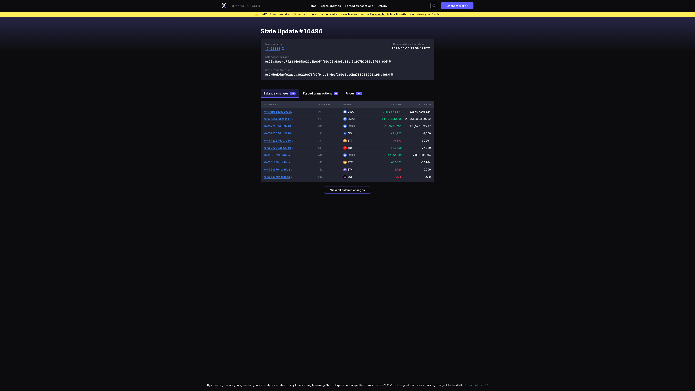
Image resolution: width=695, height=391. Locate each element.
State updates (331, 6)
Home (312, 6)
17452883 (272, 48)
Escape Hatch (379, 14)
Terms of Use (475, 385)
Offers (382, 6)
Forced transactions (359, 6)
